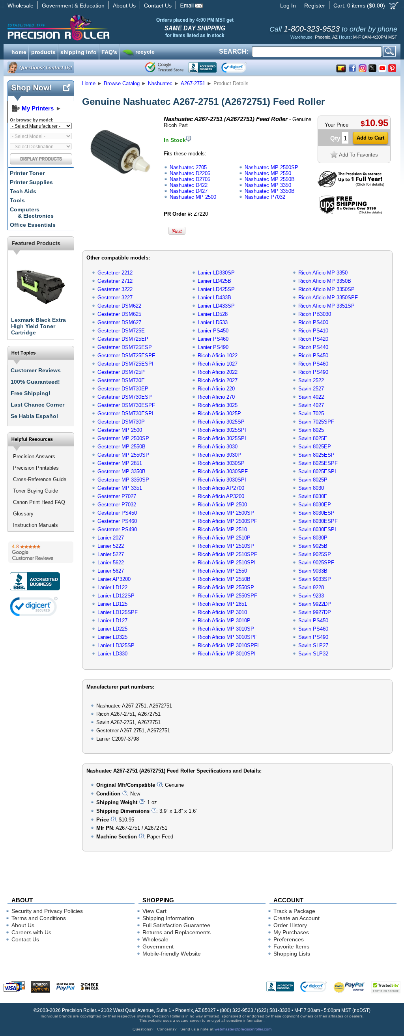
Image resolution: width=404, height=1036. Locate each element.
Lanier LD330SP (216, 273)
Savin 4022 (311, 397)
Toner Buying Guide (35, 491)
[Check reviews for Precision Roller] (40, 552)
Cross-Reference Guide (39, 479)
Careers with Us (31, 932)
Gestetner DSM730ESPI (125, 413)
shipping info (78, 51)
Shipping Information (168, 918)
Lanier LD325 (112, 637)
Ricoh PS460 (313, 364)
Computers (32, 212)
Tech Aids (23, 191)
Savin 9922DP (314, 604)
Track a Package (294, 911)
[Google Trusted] (164, 67)
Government (158, 946)
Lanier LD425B (214, 281)
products (43, 51)
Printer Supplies (31, 182)
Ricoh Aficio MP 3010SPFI (228, 645)
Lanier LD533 (213, 322)
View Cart (154, 911)
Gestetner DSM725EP (122, 339)
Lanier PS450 (213, 331)
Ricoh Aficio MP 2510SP (226, 546)
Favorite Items (291, 946)
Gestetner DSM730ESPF (126, 405)
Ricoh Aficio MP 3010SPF (227, 637)
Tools (17, 200)
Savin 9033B (312, 571)
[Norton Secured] (240, 67)
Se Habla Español (34, 416)
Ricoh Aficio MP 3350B (324, 281)
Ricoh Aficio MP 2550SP (226, 587)
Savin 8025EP (314, 447)
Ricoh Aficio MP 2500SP (226, 513)
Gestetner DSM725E (121, 331)
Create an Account (296, 918)
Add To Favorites (358, 155)
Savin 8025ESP (316, 455)
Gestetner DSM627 (119, 322)
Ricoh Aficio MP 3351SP (326, 306)
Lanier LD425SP (216, 289)
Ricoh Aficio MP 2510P (224, 538)
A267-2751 (193, 83)
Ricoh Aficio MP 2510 (222, 529)
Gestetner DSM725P (121, 372)
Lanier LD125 (112, 604)
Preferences (288, 939)
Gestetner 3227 (115, 298)
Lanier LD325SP (116, 645)
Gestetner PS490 (117, 529)
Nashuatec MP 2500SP (271, 167)
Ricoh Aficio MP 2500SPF (227, 521)
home (18, 51)
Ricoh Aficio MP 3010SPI (227, 654)
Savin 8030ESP (316, 513)
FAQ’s (109, 51)
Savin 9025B (312, 546)
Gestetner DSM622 (119, 306)
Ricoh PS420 (313, 339)
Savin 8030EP (314, 505)
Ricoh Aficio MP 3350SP (326, 289)
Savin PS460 (313, 629)
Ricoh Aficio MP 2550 (222, 571)
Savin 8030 (311, 488)
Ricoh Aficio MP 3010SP (226, 629)
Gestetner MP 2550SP (123, 455)
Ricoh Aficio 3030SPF (223, 471)
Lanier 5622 (110, 563)
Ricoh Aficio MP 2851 (222, 604)
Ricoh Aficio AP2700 (221, 488)
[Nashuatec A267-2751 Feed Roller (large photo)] (120, 186)
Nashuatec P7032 (265, 197)
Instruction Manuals (35, 525)
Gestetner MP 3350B (121, 471)
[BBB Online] (202, 67)
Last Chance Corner (37, 404)
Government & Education (73, 5)
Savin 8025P (312, 480)
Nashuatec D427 (189, 191)
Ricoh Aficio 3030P (219, 455)
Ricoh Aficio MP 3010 (222, 612)
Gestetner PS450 (117, 513)
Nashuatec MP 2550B (270, 179)
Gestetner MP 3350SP (123, 480)
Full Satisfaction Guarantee (176, 925)
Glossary (23, 514)
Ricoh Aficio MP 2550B (224, 579)
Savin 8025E (312, 438)
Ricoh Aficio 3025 (218, 405)
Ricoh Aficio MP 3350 (323, 273)
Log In (288, 5)
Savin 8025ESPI (317, 471)
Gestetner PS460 (117, 521)
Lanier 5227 (110, 554)
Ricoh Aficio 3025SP (221, 422)
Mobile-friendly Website (171, 953)
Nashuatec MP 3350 (268, 185)
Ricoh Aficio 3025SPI (222, 438)
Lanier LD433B (214, 298)
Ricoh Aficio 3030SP (221, 463)
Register (314, 5)
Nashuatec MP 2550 (268, 173)
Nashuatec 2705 (188, 167)
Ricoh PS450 (313, 355)
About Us (124, 5)
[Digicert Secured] (34, 606)
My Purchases (291, 932)
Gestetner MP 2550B (121, 447)
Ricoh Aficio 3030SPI (222, 480)
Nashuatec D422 (189, 185)
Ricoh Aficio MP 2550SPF (227, 596)
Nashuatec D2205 (190, 173)
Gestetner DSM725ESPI (125, 364)
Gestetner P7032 (116, 505)
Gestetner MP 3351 (119, 488)
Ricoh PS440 (313, 347)
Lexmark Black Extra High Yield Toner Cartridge (38, 326)
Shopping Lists (291, 953)
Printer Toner (27, 173)
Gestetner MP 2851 (119, 463)
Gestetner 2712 (115, 281)
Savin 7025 (311, 413)
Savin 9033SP (314, 579)
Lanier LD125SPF (117, 612)
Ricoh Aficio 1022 (218, 355)
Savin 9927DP (314, 612)
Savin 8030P (312, 538)
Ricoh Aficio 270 (216, 397)
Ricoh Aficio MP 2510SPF (227, 554)
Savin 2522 (311, 380)
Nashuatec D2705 (190, 179)
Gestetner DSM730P (121, 422)
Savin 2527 (311, 389)
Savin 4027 (311, 405)
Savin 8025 (311, 430)
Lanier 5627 (110, 571)
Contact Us (158, 5)
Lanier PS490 (213, 347)
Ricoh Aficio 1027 (218, 364)
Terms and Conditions (38, 918)
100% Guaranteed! (35, 382)
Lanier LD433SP (216, 306)
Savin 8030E (312, 496)
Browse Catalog (122, 83)
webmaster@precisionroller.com (243, 1029)
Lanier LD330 (112, 654)
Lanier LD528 (213, 314)
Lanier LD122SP (116, 596)
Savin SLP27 (313, 645)
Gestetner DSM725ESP (124, 347)
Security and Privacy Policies (47, 911)
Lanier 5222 (110, 546)
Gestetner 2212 (115, 273)
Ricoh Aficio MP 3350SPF (328, 298)
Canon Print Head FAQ (39, 502)
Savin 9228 (311, 587)
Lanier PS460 (213, 339)
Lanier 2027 (110, 538)
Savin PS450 (313, 620)
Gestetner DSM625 (119, 314)
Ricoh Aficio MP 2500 (222, 505)
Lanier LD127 (112, 620)
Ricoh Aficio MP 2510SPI (227, 563)
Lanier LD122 (112, 587)
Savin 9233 (311, 596)
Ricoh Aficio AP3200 (221, 496)
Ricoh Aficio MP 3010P (224, 620)
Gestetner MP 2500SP (123, 438)
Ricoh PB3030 (314, 314)
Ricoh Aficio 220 (216, 389)
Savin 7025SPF (316, 422)
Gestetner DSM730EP (122, 389)
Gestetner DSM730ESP (124, 397)
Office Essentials (33, 225)
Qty (335, 138)
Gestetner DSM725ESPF (126, 355)
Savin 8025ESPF (318, 463)
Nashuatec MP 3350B (270, 191)
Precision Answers (34, 456)
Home (88, 83)
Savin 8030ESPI (317, 529)
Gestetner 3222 (115, 289)
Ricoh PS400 (313, 322)
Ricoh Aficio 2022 (218, 372)
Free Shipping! (30, 393)
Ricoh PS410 (313, 331)
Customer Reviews (36, 370)
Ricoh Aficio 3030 (218, 447)
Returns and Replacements (176, 932)
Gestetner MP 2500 (119, 430)
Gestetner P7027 (116, 496)
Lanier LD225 (112, 629)
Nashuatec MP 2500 (193, 197)
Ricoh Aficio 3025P (219, 413)
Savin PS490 (313, 637)
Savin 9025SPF (316, 563)
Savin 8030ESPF (318, 521)
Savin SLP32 (313, 654)
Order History (290, 925)
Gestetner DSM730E (121, 380)
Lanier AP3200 (114, 579)
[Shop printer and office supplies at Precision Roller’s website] (100, 27)
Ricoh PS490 (313, 372)
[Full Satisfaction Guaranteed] (351, 186)
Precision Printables (36, 468)
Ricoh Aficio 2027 (218, 380)
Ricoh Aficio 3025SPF (223, 430)
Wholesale (20, 5)
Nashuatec (160, 83)
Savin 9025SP (314, 554)
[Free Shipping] (350, 213)
